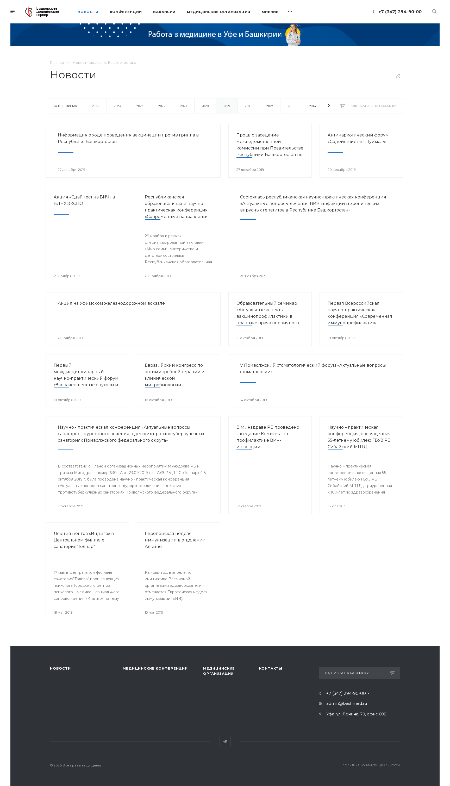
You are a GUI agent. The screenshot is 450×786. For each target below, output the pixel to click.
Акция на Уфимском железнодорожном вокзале (111, 303)
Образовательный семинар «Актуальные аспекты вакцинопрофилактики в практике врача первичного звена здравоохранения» (267, 316)
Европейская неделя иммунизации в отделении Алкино (175, 540)
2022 (161, 106)
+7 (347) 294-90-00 (400, 11)
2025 (95, 106)
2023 (139, 106)
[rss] (398, 76)
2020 (205, 106)
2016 (291, 106)
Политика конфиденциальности (371, 765)
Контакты (270, 668)
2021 (183, 106)
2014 (312, 106)
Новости (60, 668)
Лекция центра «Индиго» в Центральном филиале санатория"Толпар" (84, 540)
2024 (118, 106)
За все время (65, 106)
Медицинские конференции (155, 668)
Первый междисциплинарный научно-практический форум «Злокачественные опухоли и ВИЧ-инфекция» (86, 378)
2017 (269, 106)
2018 (248, 106)
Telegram (225, 741)
